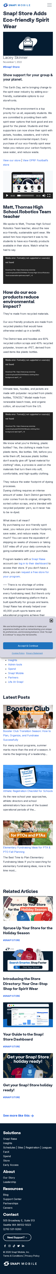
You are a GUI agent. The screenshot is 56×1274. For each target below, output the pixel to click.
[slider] (25, 195)
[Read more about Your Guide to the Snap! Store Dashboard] (28, 1015)
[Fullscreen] (48, 195)
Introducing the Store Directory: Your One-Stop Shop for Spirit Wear (25, 983)
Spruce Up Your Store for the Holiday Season (28, 930)
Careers (7, 1207)
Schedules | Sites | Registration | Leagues (27, 1147)
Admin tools (15, 664)
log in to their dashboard (33, 563)
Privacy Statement (34, 653)
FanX (6, 1151)
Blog (5, 1194)
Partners (13, 677)
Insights (12, 660)
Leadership (9, 1182)
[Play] (7, 195)
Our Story (9, 1177)
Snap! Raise (38, 559)
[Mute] (43, 195)
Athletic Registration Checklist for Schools (28, 791)
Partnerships (10, 1203)
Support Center (12, 1199)
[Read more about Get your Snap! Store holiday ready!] (28, 1065)
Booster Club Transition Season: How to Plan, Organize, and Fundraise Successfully (27, 735)
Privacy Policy (32, 1255)
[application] (28, 185)
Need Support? (16, 1237)
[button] (51, 620)
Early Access (11, 1164)
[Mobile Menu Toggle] (49, 5)
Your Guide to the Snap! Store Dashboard (23, 1036)
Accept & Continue (28, 645)
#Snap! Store (11, 66)
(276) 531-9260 (12, 1229)
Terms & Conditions (13, 1255)
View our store (12, 160)
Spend (12, 668)
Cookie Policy (18, 653)
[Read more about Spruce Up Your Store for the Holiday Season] (28, 908)
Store (6, 1160)
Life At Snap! (15, 681)
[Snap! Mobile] (16, 4)
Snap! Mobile (16, 673)
